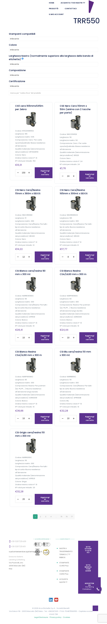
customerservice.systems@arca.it (25, 551)
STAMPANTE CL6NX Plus (64, 572)
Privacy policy (56, 617)
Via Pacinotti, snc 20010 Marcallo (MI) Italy (17, 565)
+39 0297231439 (18, 541)
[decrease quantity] (18, 173)
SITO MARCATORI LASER (88, 568)
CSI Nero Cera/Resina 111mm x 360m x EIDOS (27, 191)
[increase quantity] (29, 173)
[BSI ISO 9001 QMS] (38, 544)
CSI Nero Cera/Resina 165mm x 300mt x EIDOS (74, 191)
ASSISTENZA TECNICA (89, 585)
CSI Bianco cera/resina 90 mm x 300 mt (30, 272)
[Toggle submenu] (56, 9)
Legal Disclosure (41, 617)
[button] (98, 589)
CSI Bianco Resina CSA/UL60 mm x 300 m (73, 272)
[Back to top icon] (95, 608)
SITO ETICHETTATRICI (88, 550)
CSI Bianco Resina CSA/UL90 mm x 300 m (28, 353)
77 (72, 516)
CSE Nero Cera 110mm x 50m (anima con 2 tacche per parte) (75, 109)
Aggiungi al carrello (45, 173)
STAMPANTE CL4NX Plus (64, 564)
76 (67, 516)
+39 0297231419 (18, 546)
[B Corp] (37, 553)
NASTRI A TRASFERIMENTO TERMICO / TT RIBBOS (66, 553)
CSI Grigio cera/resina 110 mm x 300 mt (30, 434)
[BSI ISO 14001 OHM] (46, 544)
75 (61, 516)
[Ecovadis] (46, 552)
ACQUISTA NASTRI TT (63, 580)
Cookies (66, 617)
